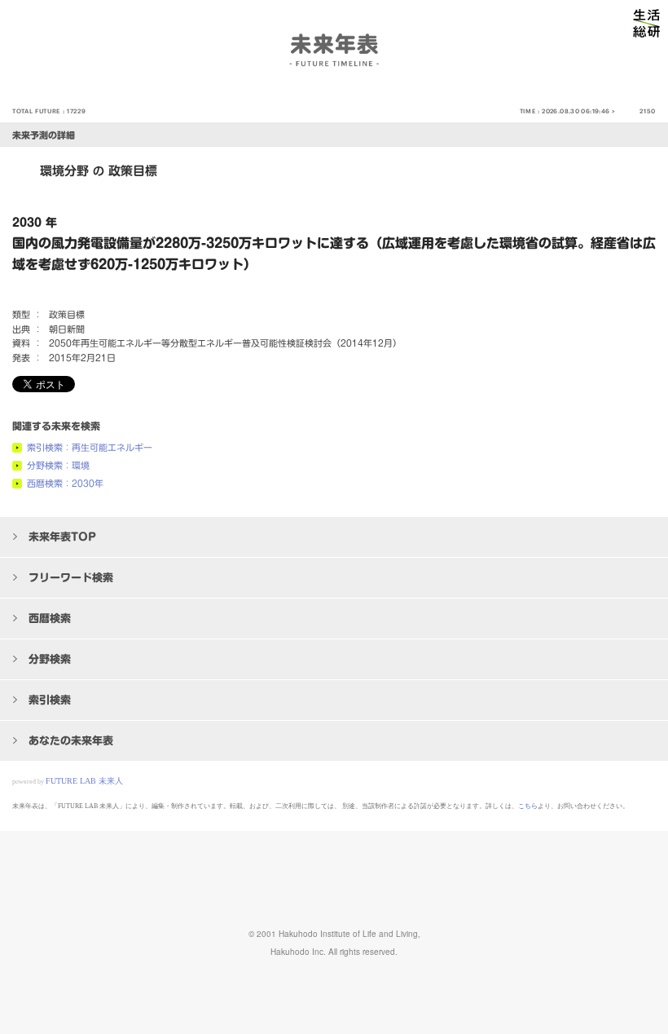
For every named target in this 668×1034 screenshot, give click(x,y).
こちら (528, 806)
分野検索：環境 (58, 465)
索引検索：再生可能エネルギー (89, 447)
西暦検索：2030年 (65, 483)
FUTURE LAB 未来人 (84, 780)
